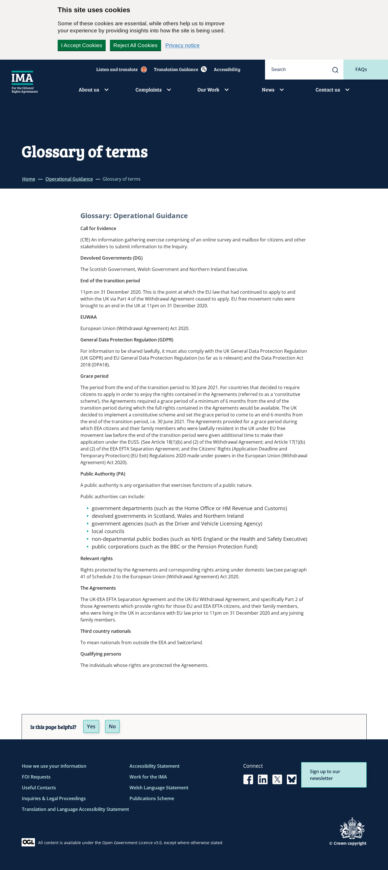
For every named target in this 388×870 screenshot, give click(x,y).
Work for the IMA (148, 777)
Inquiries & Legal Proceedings (54, 798)
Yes (91, 726)
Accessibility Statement (155, 766)
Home (28, 179)
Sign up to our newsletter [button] (325, 774)
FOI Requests (36, 777)
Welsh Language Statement (159, 788)
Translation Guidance (176, 69)
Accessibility (227, 69)
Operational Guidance (69, 179)
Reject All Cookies (135, 45)
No (112, 726)
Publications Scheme (152, 798)
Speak (120, 69)
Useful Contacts (39, 788)
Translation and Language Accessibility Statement (75, 809)
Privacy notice (182, 45)
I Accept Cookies (81, 45)
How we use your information (54, 766)
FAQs (361, 69)
